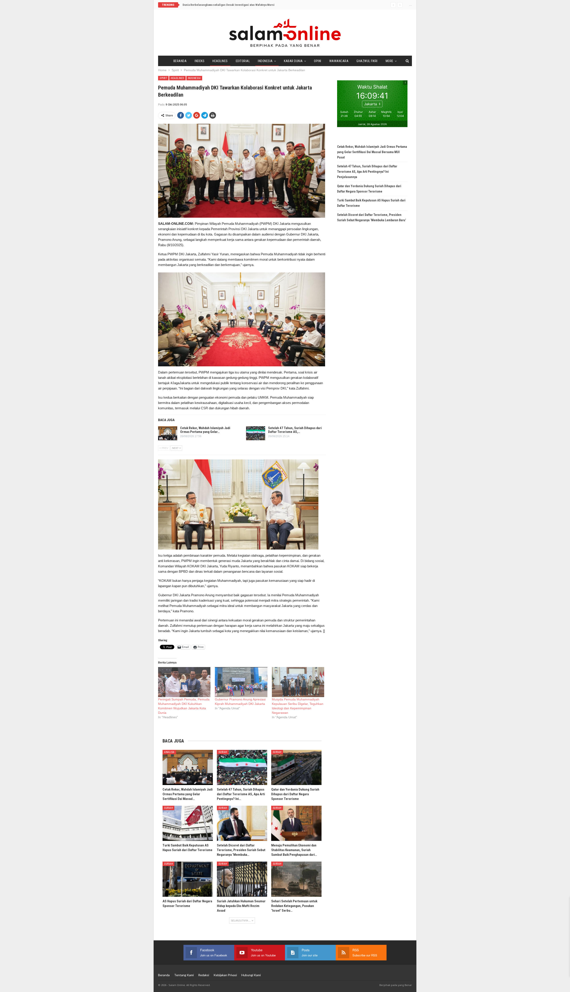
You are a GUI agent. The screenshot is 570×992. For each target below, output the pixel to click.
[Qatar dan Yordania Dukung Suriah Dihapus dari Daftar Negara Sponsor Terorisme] (296, 767)
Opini (317, 61)
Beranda (180, 61)
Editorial (243, 61)
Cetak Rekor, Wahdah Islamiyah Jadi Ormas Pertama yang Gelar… (205, 430)
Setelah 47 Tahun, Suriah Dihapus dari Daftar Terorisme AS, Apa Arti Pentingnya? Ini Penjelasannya (367, 171)
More (389, 61)
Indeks (199, 61)
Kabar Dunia (293, 61)
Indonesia (265, 61)
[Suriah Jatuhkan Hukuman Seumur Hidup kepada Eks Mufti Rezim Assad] (242, 879)
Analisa (169, 752)
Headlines (220, 61)
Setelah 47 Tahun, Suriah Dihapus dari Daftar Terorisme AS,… (295, 430)
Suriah (222, 752)
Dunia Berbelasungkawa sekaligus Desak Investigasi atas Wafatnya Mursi (229, 4)
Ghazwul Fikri (367, 61)
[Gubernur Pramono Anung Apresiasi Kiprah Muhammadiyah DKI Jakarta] (241, 682)
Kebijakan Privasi (225, 975)
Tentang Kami (184, 975)
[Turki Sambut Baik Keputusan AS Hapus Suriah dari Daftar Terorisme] (188, 823)
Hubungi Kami (251, 975)
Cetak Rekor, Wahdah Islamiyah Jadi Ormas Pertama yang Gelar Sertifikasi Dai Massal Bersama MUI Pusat (372, 152)
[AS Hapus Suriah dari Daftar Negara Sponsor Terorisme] (188, 879)
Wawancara (339, 61)
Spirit (163, 78)
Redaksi (203, 975)
